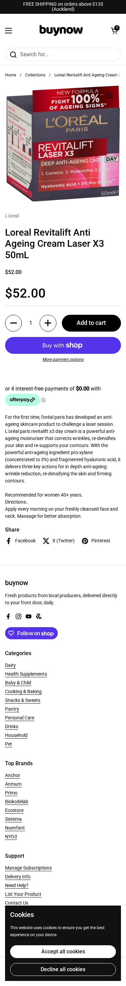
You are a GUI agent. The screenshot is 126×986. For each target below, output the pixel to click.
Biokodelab (16, 801)
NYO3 (11, 836)
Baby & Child (18, 682)
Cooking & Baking (23, 691)
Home (10, 75)
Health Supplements (26, 674)
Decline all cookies (63, 969)
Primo (11, 792)
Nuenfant (15, 827)
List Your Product (23, 894)
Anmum (13, 784)
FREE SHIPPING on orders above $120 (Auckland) (63, 7)
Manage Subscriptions (28, 868)
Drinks (11, 726)
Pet (8, 744)
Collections (35, 75)
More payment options (63, 359)
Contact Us (16, 903)
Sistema (13, 819)
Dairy (10, 665)
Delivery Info (18, 876)
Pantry (12, 709)
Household (16, 735)
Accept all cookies (63, 951)
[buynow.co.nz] (61, 30)
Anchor (12, 775)
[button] (114, 30)
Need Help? (17, 885)
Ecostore (14, 810)
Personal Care (19, 717)
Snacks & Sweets (22, 700)
